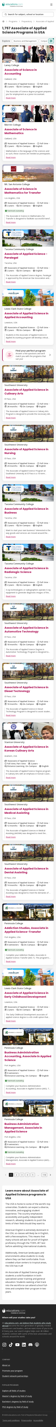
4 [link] (27, 1175)
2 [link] (16, 1175)
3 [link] (21, 1175)
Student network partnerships (15, 1376)
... (38, 1174)
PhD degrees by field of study (15, 1407)
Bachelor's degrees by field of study (18, 1401)
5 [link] (32, 1175)
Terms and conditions (11, 1420)
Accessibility (38, 1420)
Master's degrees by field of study (17, 1396)
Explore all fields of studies (14, 1390)
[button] (25, 41)
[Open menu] (51, 4)
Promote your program (12, 1370)
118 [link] (44, 1175)
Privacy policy (26, 1420)
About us (6, 1365)
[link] (50, 1174)
